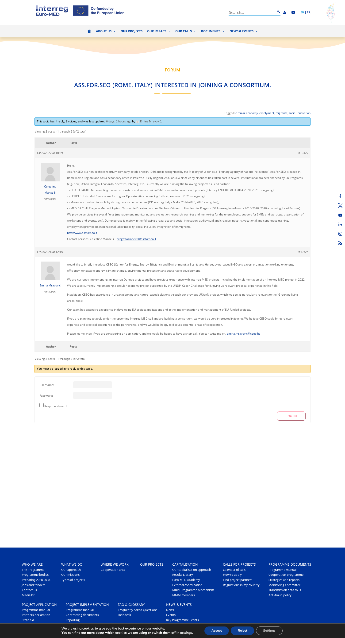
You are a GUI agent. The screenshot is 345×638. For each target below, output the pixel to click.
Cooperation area (113, 570)
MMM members (183, 595)
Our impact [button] (156, 31)
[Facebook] (340, 196)
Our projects (131, 31)
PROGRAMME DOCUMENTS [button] (289, 564)
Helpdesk (124, 615)
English (302, 12)
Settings (269, 630)
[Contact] (293, 12)
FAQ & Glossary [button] (131, 604)
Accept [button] (216, 630)
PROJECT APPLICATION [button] (39, 604)
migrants (281, 113)
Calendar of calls (234, 570)
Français (308, 12)
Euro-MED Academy (186, 580)
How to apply (232, 575)
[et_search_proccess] (278, 11)
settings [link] (186, 632)
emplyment (266, 113)
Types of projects (73, 580)
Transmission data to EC (285, 590)
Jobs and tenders (33, 585)
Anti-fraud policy (279, 595)
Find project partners (237, 580)
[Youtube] (340, 215)
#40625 (303, 252)
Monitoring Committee (284, 585)
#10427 (303, 153)
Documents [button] (210, 31)
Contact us (29, 590)
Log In (291, 416)
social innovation (299, 113)
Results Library (182, 575)
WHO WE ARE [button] (32, 564)
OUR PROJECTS (151, 564)
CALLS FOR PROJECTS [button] (239, 564)
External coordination (187, 585)
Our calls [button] (183, 31)
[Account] (284, 12)
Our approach (71, 570)
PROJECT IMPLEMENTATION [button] (87, 604)
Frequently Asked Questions (137, 610)
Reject (242, 630)
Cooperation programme (285, 575)
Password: (46, 396)
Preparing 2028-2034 (36, 580)
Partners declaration (36, 615)
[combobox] (252, 12)
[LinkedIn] (340, 224)
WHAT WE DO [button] (71, 564)
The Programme (33, 570)
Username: (46, 385)
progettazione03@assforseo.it (136, 239)
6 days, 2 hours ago (118, 121)
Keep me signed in (56, 406)
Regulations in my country (241, 585)
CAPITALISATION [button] (185, 564)
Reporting (73, 620)
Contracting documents (82, 615)
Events (171, 615)
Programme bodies (35, 575)
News (170, 610)
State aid (28, 620)
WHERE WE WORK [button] (115, 564)
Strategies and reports (283, 580)
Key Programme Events (182, 620)
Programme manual (282, 570)
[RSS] (340, 243)
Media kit (28, 595)
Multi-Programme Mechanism (193, 590)
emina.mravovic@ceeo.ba (244, 334)
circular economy (246, 113)
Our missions (70, 575)
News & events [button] (241, 31)
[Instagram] (340, 234)
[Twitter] (340, 205)
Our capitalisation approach (191, 570)
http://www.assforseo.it (82, 233)
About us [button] (103, 31)
